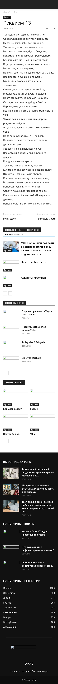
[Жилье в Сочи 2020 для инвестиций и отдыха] (11, 535)
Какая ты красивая (33, 277)
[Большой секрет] (15, 397)
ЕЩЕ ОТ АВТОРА (14, 234)
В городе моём (46, 218)
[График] (42, 397)
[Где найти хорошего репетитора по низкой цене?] (11, 566)
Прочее (17, 12)
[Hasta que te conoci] (11, 265)
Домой (6, 12)
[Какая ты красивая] (11, 281)
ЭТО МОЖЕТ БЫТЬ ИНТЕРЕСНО (22, 230)
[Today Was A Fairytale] (11, 346)
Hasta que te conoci (33, 262)
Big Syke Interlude (31, 358)
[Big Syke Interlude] (11, 362)
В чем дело (9, 218)
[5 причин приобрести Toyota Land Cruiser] (11, 315)
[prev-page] (5, 293)
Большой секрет (12, 409)
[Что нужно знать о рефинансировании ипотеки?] (11, 551)
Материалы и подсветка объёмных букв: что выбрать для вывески (38, 488)
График (34, 409)
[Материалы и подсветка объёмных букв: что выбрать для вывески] (11, 489)
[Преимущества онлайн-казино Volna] (11, 331)
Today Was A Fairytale (33, 342)
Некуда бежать (11, 434)
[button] (5, 4)
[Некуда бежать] (15, 422)
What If (33, 434)
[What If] (42, 422)
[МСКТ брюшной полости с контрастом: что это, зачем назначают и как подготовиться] (11, 246)
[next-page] (10, 293)
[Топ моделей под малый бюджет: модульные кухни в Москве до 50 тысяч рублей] (11, 473)
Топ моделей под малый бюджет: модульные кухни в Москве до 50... (38, 472)
